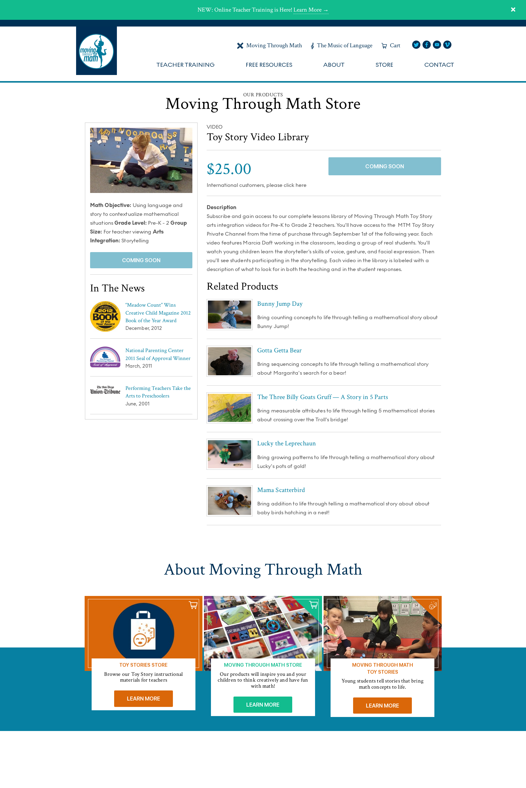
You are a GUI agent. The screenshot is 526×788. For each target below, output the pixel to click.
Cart (395, 45)
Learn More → (311, 10)
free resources (269, 65)
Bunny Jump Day (280, 303)
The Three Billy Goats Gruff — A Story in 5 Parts (322, 397)
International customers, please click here (257, 185)
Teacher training (185, 65)
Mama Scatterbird (281, 490)
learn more (143, 698)
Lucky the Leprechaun (286, 443)
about (334, 65)
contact (439, 65)
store (384, 65)
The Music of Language (344, 45)
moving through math (96, 51)
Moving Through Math (274, 45)
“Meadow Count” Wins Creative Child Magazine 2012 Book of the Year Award (158, 312)
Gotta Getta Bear (279, 350)
